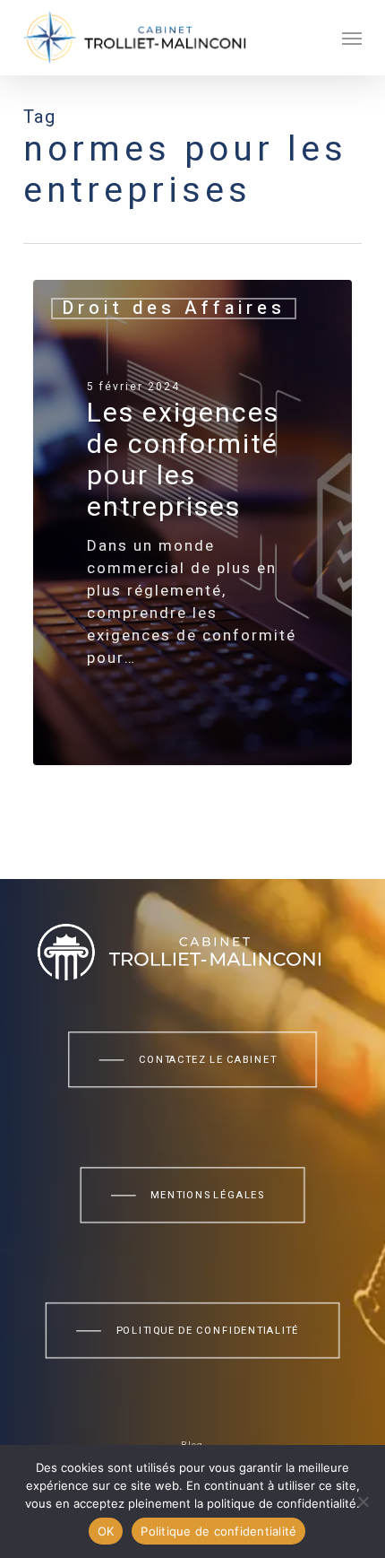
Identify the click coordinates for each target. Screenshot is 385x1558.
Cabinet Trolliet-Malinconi (156, 743)
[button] (352, 38)
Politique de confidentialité (218, 1531)
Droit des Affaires (174, 308)
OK (106, 1531)
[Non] (363, 1501)
